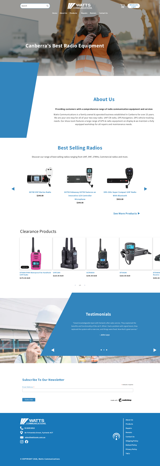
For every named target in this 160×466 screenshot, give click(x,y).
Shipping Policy (132, 441)
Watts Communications (49, 459)
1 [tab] (101, 349)
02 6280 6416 (29, 428)
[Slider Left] (12, 186)
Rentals (129, 432)
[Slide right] (84, 285)
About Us (129, 420)
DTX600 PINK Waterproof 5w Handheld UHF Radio (35, 274)
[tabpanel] (94, 327)
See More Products (125, 213)
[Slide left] (75, 285)
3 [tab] (106, 349)
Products (129, 424)
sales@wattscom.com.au (35, 437)
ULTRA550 (90, 273)
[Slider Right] (145, 186)
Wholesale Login (134, 6)
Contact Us (130, 437)
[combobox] (35, 5)
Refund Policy (131, 445)
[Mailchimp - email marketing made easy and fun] (121, 402)
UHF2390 (56, 273)
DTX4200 (123, 273)
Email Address (28, 387)
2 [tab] (103, 349)
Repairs (129, 428)
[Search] (47, 5)
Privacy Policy (131, 449)
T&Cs (128, 453)
